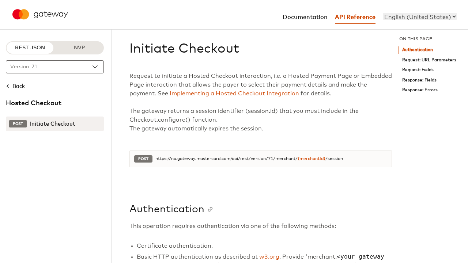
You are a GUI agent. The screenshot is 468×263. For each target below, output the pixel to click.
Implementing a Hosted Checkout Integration (234, 93)
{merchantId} (311, 159)
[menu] (420, 16)
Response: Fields (419, 80)
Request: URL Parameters (429, 60)
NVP (79, 47)
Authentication (417, 49)
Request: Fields (418, 70)
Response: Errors (420, 90)
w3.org (269, 257)
